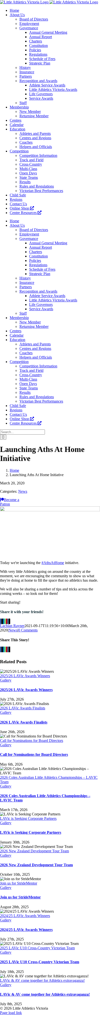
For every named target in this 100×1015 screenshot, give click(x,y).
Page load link (11, 1013)
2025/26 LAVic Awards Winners (25, 676)
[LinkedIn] (3, 621)
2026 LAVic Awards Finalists (22, 708)
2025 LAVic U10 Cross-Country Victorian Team (37, 948)
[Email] (9, 621)
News (22, 491)
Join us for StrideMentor (18, 883)
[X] (2, 621)
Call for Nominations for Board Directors (31, 740)
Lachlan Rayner (12, 626)
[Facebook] (0, 621)
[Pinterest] (6, 621)
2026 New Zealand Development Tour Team (34, 851)
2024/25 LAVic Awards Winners (25, 916)
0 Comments (28, 630)
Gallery (5, 680)
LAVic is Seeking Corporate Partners (28, 818)
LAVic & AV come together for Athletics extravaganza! (42, 980)
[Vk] (8, 621)
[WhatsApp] (5, 621)
